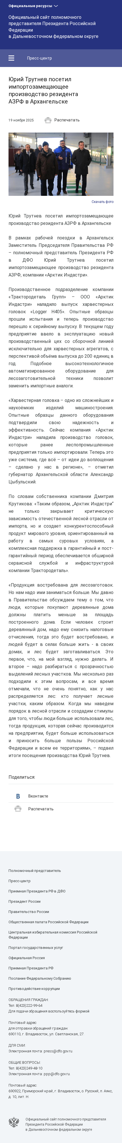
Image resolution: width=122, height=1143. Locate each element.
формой (82, 1011)
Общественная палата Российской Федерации (49, 922)
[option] (61, 168)
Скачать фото (102, 202)
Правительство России (29, 912)
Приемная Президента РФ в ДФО (37, 891)
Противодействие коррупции (34, 989)
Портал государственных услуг (36, 947)
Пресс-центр (39, 58)
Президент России (25, 901)
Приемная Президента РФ (31, 968)
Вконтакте (38, 796)
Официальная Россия (27, 958)
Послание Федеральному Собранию (40, 978)
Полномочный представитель (35, 871)
